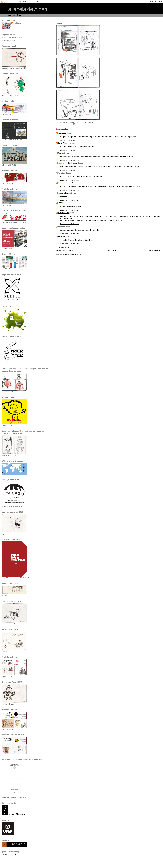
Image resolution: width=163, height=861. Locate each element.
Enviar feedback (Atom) (73, 254)
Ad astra (61, 236)
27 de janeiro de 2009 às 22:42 (69, 140)
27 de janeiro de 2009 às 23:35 (69, 160)
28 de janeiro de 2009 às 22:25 (69, 210)
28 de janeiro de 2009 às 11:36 (69, 180)
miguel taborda (64, 193)
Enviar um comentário (62, 247)
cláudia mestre (63, 213)
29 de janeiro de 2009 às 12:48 (69, 244)
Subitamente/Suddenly (8, 40)
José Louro (17, 23)
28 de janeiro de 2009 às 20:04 (69, 200)
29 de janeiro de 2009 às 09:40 (69, 234)
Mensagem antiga (155, 250)
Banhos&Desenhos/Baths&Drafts (12, 37)
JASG (60, 203)
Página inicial (111, 250)
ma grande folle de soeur (67, 163)
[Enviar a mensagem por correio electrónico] (74, 124)
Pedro (60, 153)
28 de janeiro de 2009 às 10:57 (69, 170)
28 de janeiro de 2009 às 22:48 (69, 224)
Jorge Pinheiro (64, 143)
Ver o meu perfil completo (19, 26)
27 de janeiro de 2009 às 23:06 (69, 150)
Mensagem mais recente (64, 250)
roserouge (62, 133)
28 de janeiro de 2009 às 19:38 (69, 190)
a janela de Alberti (28, 9)
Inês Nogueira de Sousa (67, 183)
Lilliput (4, 39)
